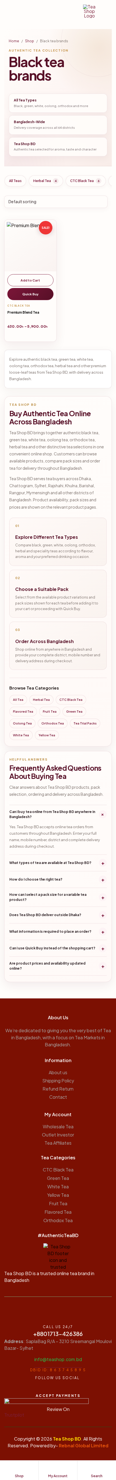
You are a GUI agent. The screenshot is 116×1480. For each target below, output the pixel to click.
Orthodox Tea (52, 723)
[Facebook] (37, 1388)
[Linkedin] (76, 1388)
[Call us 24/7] (58, 1312)
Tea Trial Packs (85, 723)
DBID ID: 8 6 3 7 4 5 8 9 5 (58, 1370)
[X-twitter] (56, 1388)
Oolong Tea (22, 723)
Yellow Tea (47, 735)
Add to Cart (30, 280)
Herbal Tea (45, 181)
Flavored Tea (23, 711)
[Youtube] (47, 1388)
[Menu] (7, 11)
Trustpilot (14, 1415)
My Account (58, 1114)
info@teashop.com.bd (58, 1359)
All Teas (15, 181)
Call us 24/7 (58, 1327)
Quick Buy (30, 294)
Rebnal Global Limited (83, 1445)
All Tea (18, 699)
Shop (29, 41)
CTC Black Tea (84, 181)
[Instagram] (67, 1388)
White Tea (21, 735)
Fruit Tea (50, 711)
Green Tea (74, 711)
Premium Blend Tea (23, 312)
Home (14, 41)
